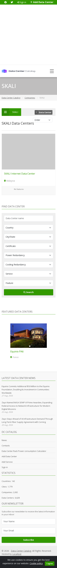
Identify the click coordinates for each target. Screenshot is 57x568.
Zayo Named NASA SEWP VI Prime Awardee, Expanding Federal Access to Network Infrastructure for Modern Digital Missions (27, 405)
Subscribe (28, 539)
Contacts (6, 445)
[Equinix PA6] (28, 335)
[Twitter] (12, 2)
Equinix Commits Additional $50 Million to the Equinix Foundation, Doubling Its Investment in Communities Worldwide (26, 389)
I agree (50, 563)
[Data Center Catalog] (18, 70)
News (4, 440)
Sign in (22, 2)
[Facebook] (5, 2)
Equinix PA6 (17, 351)
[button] (27, 346)
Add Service (7, 462)
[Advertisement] (28, 34)
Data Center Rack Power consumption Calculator (24, 451)
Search (30, 292)
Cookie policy (36, 563)
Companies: (7, 492)
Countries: (6, 481)
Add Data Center (43, 2)
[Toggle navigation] (51, 71)
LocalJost (16, 554)
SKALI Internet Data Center (19, 173)
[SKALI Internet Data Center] (28, 151)
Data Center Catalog (21, 550)
